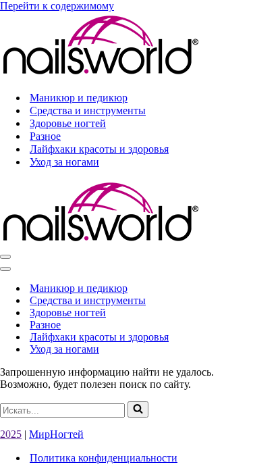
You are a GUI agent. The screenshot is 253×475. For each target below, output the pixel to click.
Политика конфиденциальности (103, 458)
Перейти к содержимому (57, 5)
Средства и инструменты (88, 110)
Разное (45, 136)
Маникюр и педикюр (79, 97)
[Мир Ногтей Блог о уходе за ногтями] (101, 74)
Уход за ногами (64, 162)
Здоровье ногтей (68, 123)
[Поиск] (138, 409)
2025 (11, 434)
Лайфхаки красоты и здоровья (99, 149)
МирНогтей (56, 434)
